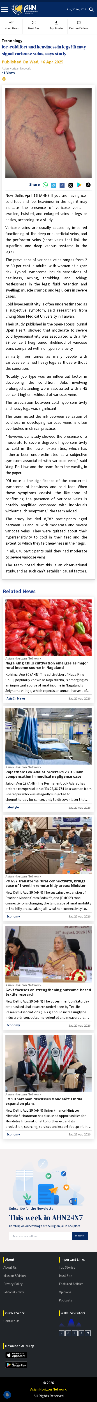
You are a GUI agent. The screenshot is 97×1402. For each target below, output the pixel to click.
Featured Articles (71, 1284)
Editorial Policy (13, 1292)
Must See (65, 1276)
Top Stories (67, 1267)
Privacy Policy (13, 1284)
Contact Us (11, 1321)
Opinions (65, 1292)
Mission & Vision (14, 1276)
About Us (10, 1267)
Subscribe (79, 1235)
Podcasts (65, 1300)
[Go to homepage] (25, 9)
